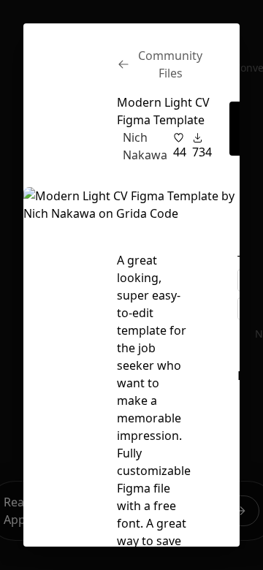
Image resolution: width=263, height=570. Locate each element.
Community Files (170, 64)
